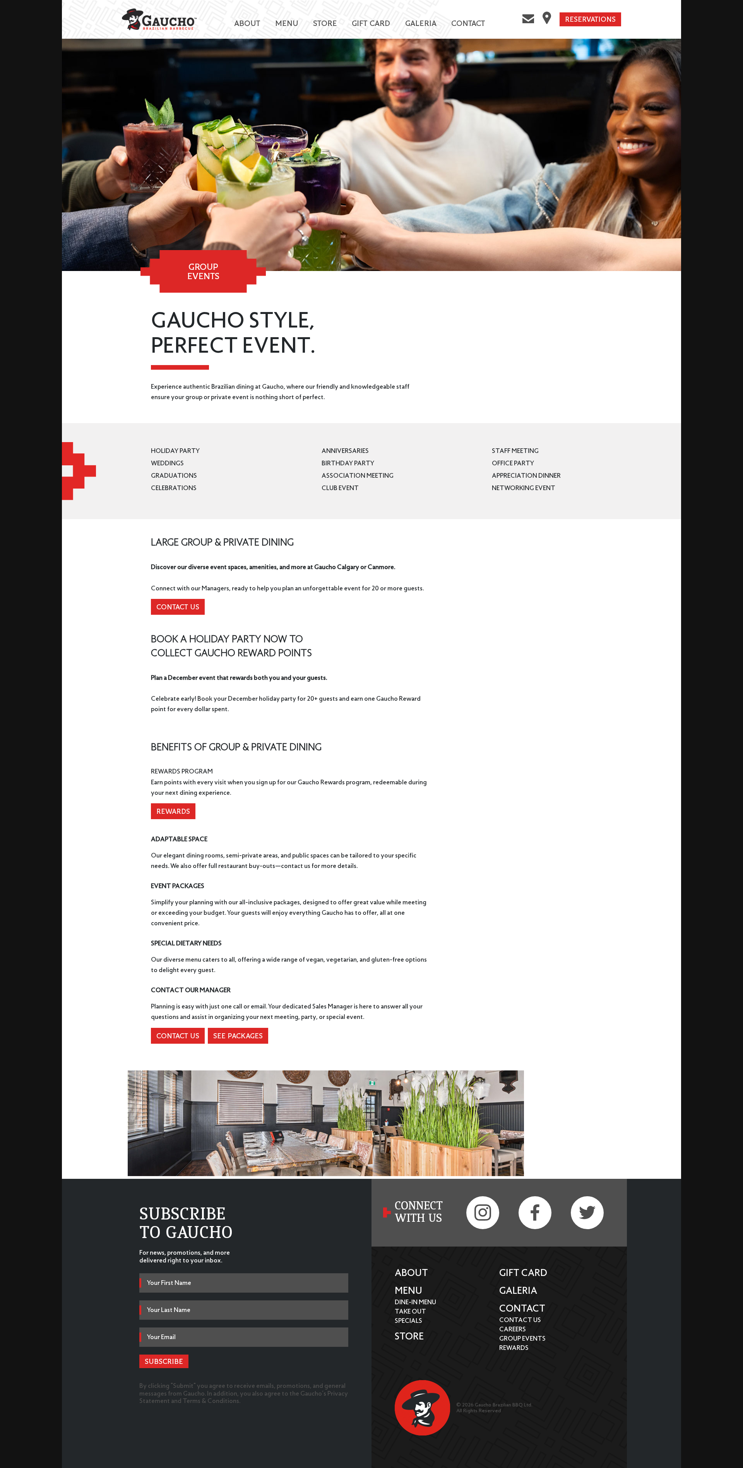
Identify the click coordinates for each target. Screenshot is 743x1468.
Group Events (522, 1338)
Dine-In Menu (415, 1302)
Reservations (590, 19)
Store (325, 23)
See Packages (238, 1035)
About (247, 23)
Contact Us (177, 606)
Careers (512, 1329)
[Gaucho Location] (547, 19)
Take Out (410, 1311)
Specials (408, 1320)
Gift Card (371, 23)
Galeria (421, 23)
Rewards (173, 811)
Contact (468, 23)
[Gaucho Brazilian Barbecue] (159, 24)
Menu (286, 23)
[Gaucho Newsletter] (528, 19)
